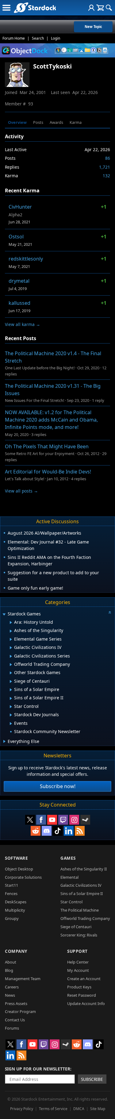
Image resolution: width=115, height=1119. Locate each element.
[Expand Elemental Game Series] (11, 639)
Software (16, 858)
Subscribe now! (57, 786)
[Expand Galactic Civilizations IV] (11, 647)
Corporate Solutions (23, 877)
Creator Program (20, 1011)
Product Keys (79, 987)
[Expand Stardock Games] (4, 614)
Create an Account (84, 978)
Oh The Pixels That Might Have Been (47, 446)
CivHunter (20, 206)
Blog (9, 970)
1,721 (104, 167)
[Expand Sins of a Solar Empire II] (11, 698)
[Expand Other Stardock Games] (11, 672)
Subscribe (92, 1079)
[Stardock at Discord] (46, 830)
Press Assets (16, 1003)
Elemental (69, 877)
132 (106, 176)
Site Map (97, 1108)
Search (38, 38)
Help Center (78, 962)
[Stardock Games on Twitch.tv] (63, 819)
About (10, 962)
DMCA (78, 1108)
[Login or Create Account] (91, 8)
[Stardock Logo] (35, 7)
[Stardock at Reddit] (35, 830)
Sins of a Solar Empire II (81, 893)
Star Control (71, 902)
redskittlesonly (26, 258)
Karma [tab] (76, 122)
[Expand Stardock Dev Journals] (11, 715)
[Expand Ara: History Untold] (11, 622)
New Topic (93, 26)
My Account (78, 970)
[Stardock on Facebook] (41, 819)
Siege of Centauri (75, 926)
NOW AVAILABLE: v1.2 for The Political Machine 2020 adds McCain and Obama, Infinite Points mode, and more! (51, 419)
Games (68, 858)
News (10, 995)
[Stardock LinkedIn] (68, 830)
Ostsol (16, 236)
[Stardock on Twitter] (30, 819)
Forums (12, 1028)
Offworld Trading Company (85, 918)
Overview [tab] (17, 122)
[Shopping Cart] (100, 8)
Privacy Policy (21, 1108)
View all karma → (22, 324)
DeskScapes (15, 902)
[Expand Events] (11, 723)
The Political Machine (79, 910)
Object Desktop (19, 869)
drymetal (19, 280)
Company (16, 951)
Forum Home (13, 38)
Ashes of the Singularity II (83, 869)
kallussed (19, 303)
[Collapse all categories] (109, 612)
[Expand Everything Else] (4, 741)
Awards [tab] (56, 122)
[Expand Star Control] (11, 706)
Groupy (12, 918)
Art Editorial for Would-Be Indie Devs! (48, 471)
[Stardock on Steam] (85, 819)
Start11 (11, 885)
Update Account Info (86, 1003)
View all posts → (21, 491)
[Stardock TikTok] (57, 830)
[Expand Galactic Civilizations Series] (11, 656)
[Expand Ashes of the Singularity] (11, 631)
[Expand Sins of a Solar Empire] (11, 689)
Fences (11, 893)
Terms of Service (53, 1108)
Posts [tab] (38, 122)
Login (55, 38)
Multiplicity (15, 910)
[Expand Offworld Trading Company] (11, 664)
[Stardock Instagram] (74, 819)
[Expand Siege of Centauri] (11, 681)
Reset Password (81, 995)
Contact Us (15, 1020)
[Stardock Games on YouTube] (52, 819)
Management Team (22, 978)
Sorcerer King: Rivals (78, 935)
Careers (12, 987)
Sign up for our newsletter (37, 1069)
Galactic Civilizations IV (81, 885)
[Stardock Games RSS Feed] (79, 830)
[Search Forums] (109, 8)
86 (107, 158)
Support (77, 951)
